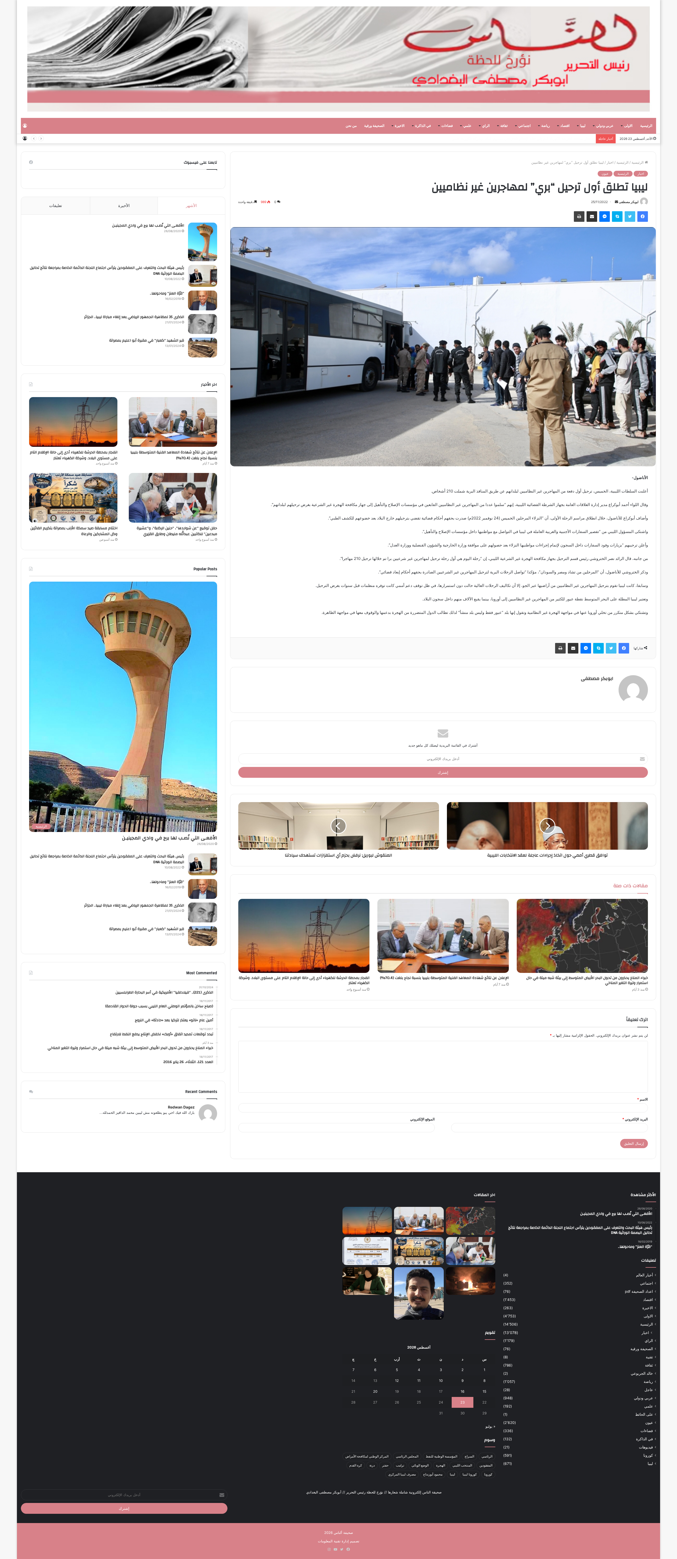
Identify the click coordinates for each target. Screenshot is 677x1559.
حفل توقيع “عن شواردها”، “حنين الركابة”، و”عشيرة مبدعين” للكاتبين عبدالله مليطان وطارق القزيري (177, 531)
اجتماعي (524, 126)
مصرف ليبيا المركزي (402, 1474)
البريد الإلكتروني (635, 1119)
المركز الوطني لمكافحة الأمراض (366, 1456)
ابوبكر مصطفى (628, 202)
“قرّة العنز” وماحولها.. (167, 293)
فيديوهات (646, 1447)
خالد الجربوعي (642, 1373)
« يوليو (490, 1426)
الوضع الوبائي (420, 1465)
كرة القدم (355, 1465)
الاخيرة (400, 126)
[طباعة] (579, 216)
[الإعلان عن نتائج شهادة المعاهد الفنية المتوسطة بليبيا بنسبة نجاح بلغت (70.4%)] (443, 936)
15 (484, 1391)
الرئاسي (487, 1456)
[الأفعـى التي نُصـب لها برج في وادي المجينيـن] (202, 242)
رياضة (545, 126)
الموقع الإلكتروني (422, 1119)
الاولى (628, 126)
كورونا (648, 1455)
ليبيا (582, 126)
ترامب (400, 1465)
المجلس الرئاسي (407, 1456)
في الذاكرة (423, 126)
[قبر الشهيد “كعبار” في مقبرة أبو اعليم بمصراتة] (202, 347)
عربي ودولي (605, 126)
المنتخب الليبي (462, 1465)
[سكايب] (617, 216)
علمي (467, 126)
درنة (372, 1465)
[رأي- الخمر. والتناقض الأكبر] (418, 1293)
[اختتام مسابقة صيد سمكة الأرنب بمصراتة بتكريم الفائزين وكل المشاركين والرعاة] (73, 498)
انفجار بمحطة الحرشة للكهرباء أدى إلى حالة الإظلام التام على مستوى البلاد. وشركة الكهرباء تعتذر (304, 980)
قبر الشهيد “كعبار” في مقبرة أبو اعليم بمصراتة (146, 340)
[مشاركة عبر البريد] (592, 216)
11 (418, 1380)
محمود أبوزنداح (432, 1474)
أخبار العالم (644, 1275)
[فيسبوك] (642, 216)
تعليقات (55, 205)
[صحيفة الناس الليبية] (338, 59)
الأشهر (191, 205)
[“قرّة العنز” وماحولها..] (202, 300)
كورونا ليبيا (470, 1474)
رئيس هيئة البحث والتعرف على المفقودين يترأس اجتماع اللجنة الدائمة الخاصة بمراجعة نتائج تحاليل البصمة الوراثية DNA (107, 270)
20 (375, 1391)
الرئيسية (646, 126)
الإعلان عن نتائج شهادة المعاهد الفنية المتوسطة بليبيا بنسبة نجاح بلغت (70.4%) (444, 977)
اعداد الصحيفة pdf (639, 1291)
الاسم (642, 1099)
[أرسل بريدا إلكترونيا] (616, 202)
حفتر (385, 1465)
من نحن (351, 126)
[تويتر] (630, 216)
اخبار (610, 162)
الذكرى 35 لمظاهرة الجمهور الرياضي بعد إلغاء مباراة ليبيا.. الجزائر (134, 317)
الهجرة (440, 1465)
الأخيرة (124, 205)
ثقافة (504, 126)
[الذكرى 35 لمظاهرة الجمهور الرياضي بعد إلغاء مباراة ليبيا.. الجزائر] (202, 324)
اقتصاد (565, 126)
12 (397, 1380)
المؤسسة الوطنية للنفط (441, 1456)
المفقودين (485, 1465)
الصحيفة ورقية (374, 126)
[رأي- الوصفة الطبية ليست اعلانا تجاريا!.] (367, 1281)
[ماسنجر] (604, 216)
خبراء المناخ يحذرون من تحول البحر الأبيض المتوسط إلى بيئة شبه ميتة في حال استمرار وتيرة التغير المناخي (587, 980)
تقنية (649, 1357)
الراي (486, 126)
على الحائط (644, 1414)
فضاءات (447, 126)
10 (441, 1380)
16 (462, 1391)
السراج (469, 1456)
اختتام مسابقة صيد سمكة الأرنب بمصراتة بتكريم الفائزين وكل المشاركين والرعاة (534, 138)
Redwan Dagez (181, 1107)
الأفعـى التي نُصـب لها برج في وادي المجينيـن (148, 225)
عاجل (648, 1390)
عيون (605, 174)
